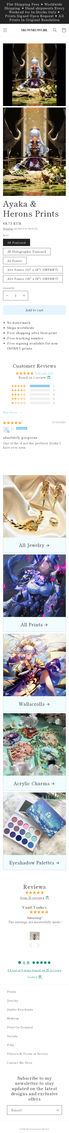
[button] (5, 30)
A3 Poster (14, 261)
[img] (12, 422)
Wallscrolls (32, 703)
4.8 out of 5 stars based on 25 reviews (34, 970)
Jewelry (12, 1000)
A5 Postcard (16, 242)
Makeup (13, 1018)
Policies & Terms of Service (27, 1053)
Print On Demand (20, 1027)
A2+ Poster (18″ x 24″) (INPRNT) (32, 279)
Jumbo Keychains (20, 1009)
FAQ (10, 1045)
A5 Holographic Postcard (26, 251)
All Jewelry (31, 545)
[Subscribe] (57, 1110)
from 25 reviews (32, 897)
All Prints (32, 624)
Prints (11, 991)
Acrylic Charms (32, 783)
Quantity (9, 288)
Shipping (8, 228)
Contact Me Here (19, 1062)
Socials (12, 1036)
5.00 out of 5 (44, 373)
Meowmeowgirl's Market (37, 1129)
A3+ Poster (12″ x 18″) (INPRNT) (32, 270)
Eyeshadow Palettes (31, 862)
